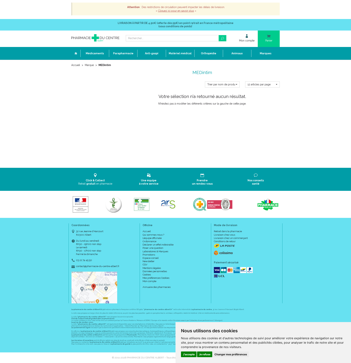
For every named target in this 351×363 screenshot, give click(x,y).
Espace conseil (151, 258)
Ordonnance (149, 241)
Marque (89, 65)
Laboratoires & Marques (155, 251)
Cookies (147, 274)
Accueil (75, 65)
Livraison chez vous (224, 234)
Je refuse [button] (204, 354)
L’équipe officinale (152, 238)
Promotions (149, 254)
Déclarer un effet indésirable (158, 244)
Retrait (95, 182)
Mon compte (149, 281)
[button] (222, 84)
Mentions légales (152, 268)
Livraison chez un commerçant (231, 238)
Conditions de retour (225, 241)
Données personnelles (155, 271)
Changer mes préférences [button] (230, 354)
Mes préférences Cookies (156, 278)
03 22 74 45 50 (84, 260)
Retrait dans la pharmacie (228, 231)
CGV (145, 264)
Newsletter (148, 261)
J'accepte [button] (189, 354)
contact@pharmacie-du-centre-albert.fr (97, 266)
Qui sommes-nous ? (153, 234)
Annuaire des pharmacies (157, 287)
